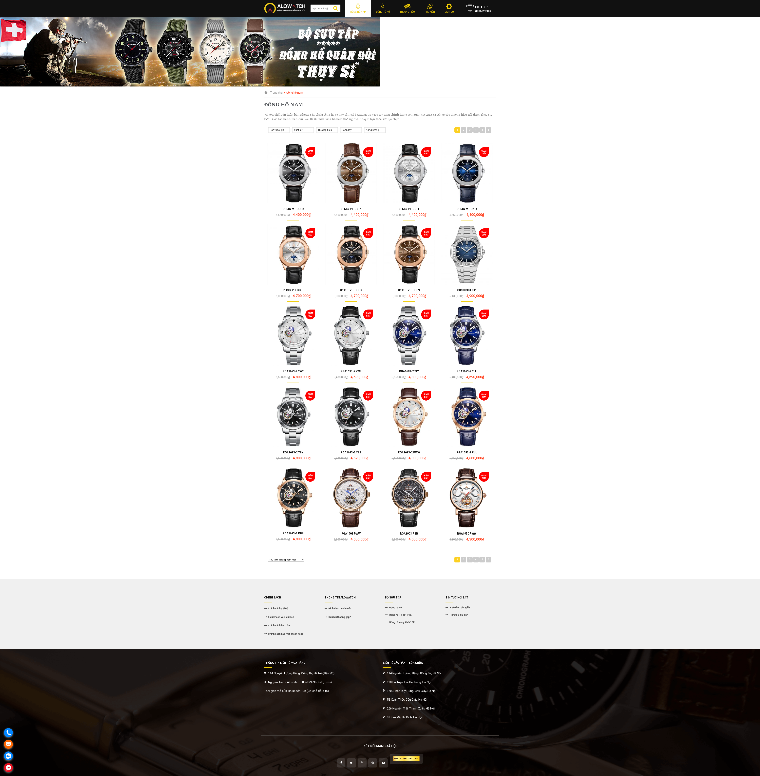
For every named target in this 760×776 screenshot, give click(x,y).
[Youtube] (383, 762)
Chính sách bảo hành (279, 625)
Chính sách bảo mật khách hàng (285, 634)
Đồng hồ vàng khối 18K (402, 622)
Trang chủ (276, 92)
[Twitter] (351, 762)
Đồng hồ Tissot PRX (400, 615)
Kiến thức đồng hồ (459, 607)
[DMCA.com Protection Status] (406, 759)
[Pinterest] (372, 762)
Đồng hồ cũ (395, 607)
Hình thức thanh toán (339, 608)
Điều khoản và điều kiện (281, 617)
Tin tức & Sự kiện (458, 615)
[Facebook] (341, 762)
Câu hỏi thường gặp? (339, 617)
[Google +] (362, 762)
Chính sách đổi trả (278, 608)
